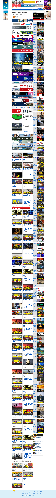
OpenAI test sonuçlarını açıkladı (34, 427)
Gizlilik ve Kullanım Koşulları (25, 493)
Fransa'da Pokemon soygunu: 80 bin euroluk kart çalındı (35, 251)
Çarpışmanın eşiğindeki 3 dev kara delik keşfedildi (35, 139)
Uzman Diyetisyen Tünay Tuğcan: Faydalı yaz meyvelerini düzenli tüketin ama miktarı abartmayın (35, 166)
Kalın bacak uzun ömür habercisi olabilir (34, 26)
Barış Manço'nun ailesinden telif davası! (35, 416)
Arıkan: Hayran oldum (35, 134)
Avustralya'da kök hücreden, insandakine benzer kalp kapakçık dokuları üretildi (35, 285)
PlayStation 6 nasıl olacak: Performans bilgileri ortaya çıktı (35, 363)
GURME (40, 493)
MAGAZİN (38, 493)
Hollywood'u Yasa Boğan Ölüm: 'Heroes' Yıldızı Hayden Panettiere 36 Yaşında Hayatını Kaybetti (35, 177)
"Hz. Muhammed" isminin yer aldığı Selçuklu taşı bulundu (35, 53)
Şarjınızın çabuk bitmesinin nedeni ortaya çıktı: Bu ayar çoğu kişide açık (35, 56)
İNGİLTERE (34, 493)
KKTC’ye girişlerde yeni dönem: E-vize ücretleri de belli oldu (38, 443)
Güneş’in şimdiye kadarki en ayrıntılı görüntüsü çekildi (35, 386)
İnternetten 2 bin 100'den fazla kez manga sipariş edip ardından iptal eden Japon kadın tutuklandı (35, 405)
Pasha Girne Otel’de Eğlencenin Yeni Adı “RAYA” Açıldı (35, 420)
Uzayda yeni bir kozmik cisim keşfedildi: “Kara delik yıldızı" (35, 259)
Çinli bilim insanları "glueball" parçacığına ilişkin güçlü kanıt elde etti (35, 398)
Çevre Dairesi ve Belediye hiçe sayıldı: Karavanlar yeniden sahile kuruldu (38, 450)
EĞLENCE (38, 494)
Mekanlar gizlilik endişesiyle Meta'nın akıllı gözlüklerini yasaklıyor (35, 375)
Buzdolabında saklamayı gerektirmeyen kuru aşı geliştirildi (35, 393)
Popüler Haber (35, 436)
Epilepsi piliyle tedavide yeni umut (35, 161)
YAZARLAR (34, 491)
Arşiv (29, 491)
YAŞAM (37, 490)
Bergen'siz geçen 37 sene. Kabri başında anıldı (35, 217)
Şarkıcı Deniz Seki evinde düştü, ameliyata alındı (35, 337)
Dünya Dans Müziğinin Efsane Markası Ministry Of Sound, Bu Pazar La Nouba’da (35, 330)
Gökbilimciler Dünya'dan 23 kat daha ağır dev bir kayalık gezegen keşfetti (35, 102)
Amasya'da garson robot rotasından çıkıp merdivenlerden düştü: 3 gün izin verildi (35, 368)
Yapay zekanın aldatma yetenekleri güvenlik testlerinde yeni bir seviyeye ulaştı (35, 424)
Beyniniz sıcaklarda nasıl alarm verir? (35, 307)
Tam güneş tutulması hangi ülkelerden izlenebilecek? (35, 326)
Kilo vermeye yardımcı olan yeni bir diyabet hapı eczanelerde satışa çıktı (35, 31)
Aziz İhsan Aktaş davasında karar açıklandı (38, 453)
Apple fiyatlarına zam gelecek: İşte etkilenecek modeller (35, 360)
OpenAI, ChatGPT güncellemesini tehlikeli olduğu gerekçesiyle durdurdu (35, 203)
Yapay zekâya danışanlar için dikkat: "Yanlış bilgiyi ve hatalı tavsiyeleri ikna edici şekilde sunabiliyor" (35, 23)
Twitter (31, 492)
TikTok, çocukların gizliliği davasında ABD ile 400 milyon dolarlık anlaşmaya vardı (35, 65)
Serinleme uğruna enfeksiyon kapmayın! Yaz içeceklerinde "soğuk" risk (35, 229)
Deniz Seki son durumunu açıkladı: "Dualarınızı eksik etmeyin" (35, 116)
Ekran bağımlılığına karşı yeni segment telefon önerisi (35, 356)
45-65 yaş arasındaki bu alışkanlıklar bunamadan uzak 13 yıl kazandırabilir (35, 383)
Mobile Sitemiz (31, 490)
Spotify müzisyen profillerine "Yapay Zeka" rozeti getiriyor (35, 304)
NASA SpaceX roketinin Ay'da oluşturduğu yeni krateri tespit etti (35, 124)
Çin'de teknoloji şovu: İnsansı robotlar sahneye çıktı (35, 60)
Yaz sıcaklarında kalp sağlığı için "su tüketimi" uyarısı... (35, 341)
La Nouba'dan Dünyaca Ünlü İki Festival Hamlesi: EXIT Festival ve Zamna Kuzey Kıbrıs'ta (35, 390)
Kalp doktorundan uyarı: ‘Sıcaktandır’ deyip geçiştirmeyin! (35, 184)
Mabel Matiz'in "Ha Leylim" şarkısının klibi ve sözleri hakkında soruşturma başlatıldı (35, 256)
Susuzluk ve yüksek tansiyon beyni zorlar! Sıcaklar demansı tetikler (35, 237)
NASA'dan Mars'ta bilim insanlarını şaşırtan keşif (34, 281)
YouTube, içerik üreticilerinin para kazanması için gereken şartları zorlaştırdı (35, 207)
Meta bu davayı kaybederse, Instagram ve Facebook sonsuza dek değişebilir (35, 181)
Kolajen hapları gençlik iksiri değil (35, 240)
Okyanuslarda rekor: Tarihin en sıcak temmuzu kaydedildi (35, 322)
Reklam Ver (23, 492)
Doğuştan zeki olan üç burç (35, 187)
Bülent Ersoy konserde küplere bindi (35, 34)
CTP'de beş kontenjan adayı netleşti (38, 437)
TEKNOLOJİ (38, 492)
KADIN (37, 491)
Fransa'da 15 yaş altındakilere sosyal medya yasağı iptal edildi (35, 210)
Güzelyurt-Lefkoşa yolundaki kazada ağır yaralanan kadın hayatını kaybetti (38, 440)
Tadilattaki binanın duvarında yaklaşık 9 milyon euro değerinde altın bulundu (35, 173)
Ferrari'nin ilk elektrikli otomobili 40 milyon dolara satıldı (35, 131)
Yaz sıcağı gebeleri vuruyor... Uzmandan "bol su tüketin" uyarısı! (35, 233)
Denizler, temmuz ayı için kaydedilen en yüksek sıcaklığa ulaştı (35, 349)
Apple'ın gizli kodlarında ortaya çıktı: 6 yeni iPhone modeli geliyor (35, 214)
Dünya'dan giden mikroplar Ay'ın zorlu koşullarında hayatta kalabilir (35, 87)
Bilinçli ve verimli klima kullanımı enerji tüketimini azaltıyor (35, 401)
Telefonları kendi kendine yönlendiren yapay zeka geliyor (35, 266)
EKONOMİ (34, 494)
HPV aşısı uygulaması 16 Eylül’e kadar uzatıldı (35, 109)
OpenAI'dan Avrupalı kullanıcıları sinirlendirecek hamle (35, 94)
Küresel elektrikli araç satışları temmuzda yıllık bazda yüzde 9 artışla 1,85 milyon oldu (35, 263)
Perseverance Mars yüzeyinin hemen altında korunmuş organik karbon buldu (35, 409)
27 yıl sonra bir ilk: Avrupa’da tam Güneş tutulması (35, 277)
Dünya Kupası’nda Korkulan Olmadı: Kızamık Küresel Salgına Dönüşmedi (35, 76)
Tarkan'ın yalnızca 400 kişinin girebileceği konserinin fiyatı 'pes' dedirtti (35, 72)
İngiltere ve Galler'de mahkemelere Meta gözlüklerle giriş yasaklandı (35, 300)
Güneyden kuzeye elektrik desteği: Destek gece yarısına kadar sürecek (39, 441)
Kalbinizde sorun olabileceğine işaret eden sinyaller (35, 319)
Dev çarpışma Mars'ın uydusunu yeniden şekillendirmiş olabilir (35, 91)
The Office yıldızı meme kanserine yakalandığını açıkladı (35, 270)
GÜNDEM (34, 490)
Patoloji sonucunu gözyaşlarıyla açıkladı (34, 158)
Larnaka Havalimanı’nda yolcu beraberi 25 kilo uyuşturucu (38, 452)
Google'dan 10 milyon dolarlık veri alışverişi (35, 154)
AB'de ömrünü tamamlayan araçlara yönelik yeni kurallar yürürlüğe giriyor (35, 293)
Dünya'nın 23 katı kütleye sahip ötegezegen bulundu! (34, 79)
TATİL (40, 492)
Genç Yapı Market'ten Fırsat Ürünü (34, 97)
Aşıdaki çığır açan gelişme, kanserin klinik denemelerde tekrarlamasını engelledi (35, 106)
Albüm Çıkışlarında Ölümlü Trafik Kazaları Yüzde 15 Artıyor (35, 150)
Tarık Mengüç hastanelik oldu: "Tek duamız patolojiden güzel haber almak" (35, 196)
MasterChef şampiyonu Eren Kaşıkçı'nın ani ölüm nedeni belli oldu (35, 199)
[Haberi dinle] (14, 17)
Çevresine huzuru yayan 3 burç (35, 378)
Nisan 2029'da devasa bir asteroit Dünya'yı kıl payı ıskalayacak (35, 431)
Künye (23, 491)
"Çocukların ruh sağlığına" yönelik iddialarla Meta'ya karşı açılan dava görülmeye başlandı (35, 121)
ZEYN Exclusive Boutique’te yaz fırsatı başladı (35, 112)
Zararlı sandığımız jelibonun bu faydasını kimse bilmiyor (35, 315)
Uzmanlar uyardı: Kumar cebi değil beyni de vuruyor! (35, 244)
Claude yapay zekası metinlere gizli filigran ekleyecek (35, 146)
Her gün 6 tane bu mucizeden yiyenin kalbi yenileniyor (35, 311)
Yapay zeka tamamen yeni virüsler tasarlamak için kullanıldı (35, 371)
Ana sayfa (23, 490)
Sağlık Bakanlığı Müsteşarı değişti (38, 444)
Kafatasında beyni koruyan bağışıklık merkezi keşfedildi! (35, 83)
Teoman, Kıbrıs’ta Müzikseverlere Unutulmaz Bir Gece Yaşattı (35, 345)
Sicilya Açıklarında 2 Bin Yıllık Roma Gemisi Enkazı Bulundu (35, 352)
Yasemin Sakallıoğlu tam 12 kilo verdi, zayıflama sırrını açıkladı (35, 274)
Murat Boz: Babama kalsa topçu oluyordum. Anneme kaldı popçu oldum (35, 46)
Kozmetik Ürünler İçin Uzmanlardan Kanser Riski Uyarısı (34, 191)
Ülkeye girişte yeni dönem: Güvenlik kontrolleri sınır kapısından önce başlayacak (38, 447)
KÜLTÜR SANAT (41, 490)
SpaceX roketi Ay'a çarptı (35, 411)
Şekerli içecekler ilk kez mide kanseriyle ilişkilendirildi (35, 128)
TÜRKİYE (34, 492)
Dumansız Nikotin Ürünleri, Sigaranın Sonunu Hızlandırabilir (35, 38)
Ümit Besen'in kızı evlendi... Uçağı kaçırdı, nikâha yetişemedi (35, 169)
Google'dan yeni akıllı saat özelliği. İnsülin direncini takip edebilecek (35, 221)
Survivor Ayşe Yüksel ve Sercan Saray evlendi (35, 49)
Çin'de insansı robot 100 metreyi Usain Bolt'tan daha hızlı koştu (35, 68)
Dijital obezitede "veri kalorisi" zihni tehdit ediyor (35, 225)
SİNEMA (41, 491)
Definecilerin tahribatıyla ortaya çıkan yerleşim (34, 41)
